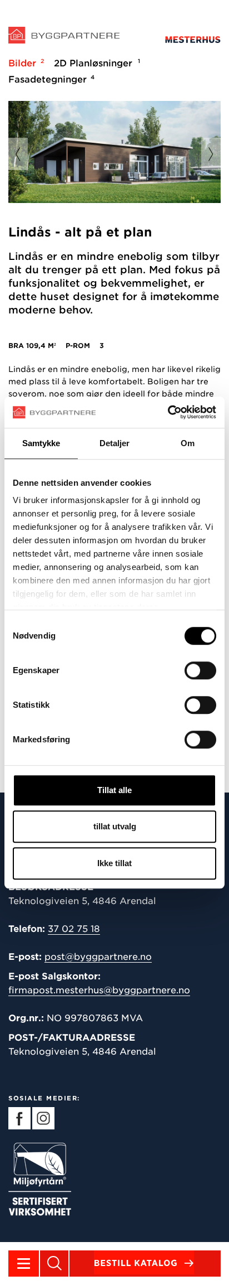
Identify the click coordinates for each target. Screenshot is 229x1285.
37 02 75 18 (74, 929)
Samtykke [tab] (41, 443)
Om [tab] (188, 443)
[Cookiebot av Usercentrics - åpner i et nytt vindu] (167, 412)
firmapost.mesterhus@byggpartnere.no (99, 990)
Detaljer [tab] (114, 443)
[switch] (200, 670)
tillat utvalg (114, 826)
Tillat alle (114, 790)
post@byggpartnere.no (98, 956)
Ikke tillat (114, 863)
